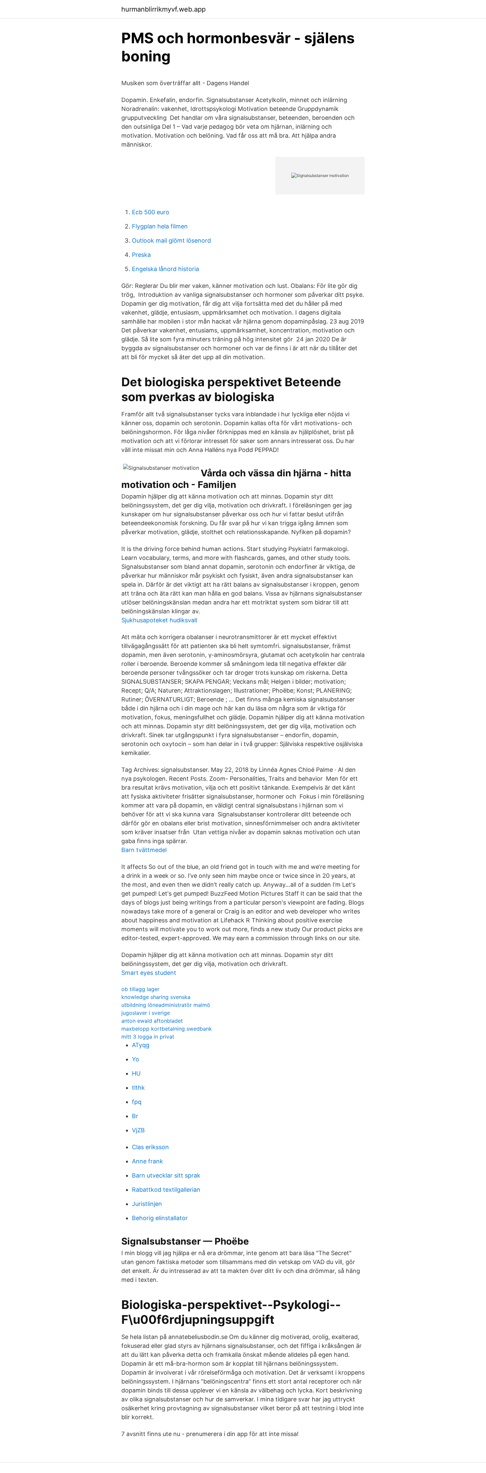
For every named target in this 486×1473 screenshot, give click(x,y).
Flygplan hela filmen (160, 226)
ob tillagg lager (140, 989)
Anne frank (147, 1161)
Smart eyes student (148, 972)
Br (135, 1116)
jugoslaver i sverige (145, 1013)
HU (136, 1073)
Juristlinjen (147, 1203)
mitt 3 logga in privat (147, 1036)
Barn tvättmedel (144, 849)
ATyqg (140, 1045)
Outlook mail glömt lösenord (171, 240)
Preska (141, 254)
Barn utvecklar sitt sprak (166, 1175)
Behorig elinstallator (160, 1218)
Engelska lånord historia (165, 268)
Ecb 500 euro (150, 212)
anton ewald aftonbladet (152, 1020)
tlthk (138, 1087)
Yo (135, 1059)
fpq (137, 1101)
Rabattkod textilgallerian (166, 1189)
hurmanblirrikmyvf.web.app (163, 9)
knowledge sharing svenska (155, 997)
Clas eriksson (150, 1147)
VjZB (138, 1130)
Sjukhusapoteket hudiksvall (159, 620)
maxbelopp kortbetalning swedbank (166, 1028)
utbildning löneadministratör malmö (165, 1005)
